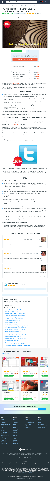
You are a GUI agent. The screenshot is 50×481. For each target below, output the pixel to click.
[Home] (13, 5)
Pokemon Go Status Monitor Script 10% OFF (15, 343)
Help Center (40, 419)
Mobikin (15, 440)
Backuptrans (15, 435)
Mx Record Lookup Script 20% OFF (13, 340)
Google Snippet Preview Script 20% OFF (14, 318)
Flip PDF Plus (3, 440)
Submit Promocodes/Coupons (43, 425)
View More (5, 353)
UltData (2, 427)
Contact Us (27, 427)
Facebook (22, 458)
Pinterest (31, 458)
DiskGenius (3, 438)
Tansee (14, 438)
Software (6, 301)
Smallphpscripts (13, 301)
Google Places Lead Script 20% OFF (13, 333)
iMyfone (15, 430)
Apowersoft (15, 443)
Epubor (14, 441)
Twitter (28, 458)
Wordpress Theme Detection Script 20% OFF (15, 313)
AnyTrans (3, 430)
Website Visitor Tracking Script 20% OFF (14, 317)
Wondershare (16, 425)
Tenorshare (15, 422)
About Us (27, 419)
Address (27, 425)
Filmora (2, 419)
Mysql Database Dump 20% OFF (12, 322)
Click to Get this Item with (25, 59)
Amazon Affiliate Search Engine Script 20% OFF (15, 338)
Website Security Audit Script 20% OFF (13, 320)
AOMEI (14, 427)
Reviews (24, 17)
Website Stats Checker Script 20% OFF (13, 331)
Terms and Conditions (35, 411)
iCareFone (3, 425)
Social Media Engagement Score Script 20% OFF (16, 327)
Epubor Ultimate (4, 441)
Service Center (28, 424)
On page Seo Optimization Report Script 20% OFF (16, 326)
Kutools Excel (4, 429)
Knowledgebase (41, 424)
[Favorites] (45, 2)
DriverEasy (3, 421)
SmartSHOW (3, 433)
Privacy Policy (26, 411)
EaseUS (14, 424)
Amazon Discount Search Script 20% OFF (14, 336)
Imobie (14, 437)
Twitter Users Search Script (24, 301)
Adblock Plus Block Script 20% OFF (13, 310)
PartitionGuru (4, 432)
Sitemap (39, 422)
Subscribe (42, 409)
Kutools (14, 419)
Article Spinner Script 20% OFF (12, 324)
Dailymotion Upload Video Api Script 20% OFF (15, 315)
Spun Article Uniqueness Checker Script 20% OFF (16, 342)
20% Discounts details (8, 17)
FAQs (18, 17)
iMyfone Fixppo (4, 443)
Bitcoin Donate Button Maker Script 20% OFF (15, 329)
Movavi (14, 421)
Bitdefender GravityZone (6, 424)
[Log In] (48, 2)
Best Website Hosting (29, 422)
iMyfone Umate (4, 437)
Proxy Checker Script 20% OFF (12, 311)
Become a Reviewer (41, 427)
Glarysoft (15, 432)
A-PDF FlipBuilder (16, 445)
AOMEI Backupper (5, 435)
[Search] (35, 2)
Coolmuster (3, 422)
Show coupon (17, 50)
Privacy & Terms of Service (27, 472)
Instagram (19, 458)
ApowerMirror (4, 445)
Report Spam (40, 421)
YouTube (25, 458)
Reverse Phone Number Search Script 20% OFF (15, 334)
